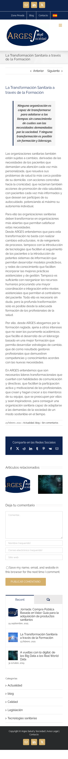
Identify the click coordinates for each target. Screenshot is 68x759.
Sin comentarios (50, 423)
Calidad (13, 702)
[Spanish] (54, 15)
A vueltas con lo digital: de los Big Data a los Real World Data (39, 656)
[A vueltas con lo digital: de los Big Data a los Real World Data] (13, 652)
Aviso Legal (52, 731)
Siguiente (53, 71)
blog (37, 423)
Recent (19, 599)
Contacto (34, 734)
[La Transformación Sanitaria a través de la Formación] (13, 634)
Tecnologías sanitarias (22, 718)
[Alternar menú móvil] (61, 25)
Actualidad (28, 423)
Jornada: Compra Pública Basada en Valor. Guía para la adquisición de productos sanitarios (39, 614)
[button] (8, 484)
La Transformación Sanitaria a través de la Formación (38, 636)
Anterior (38, 71)
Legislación (15, 710)
